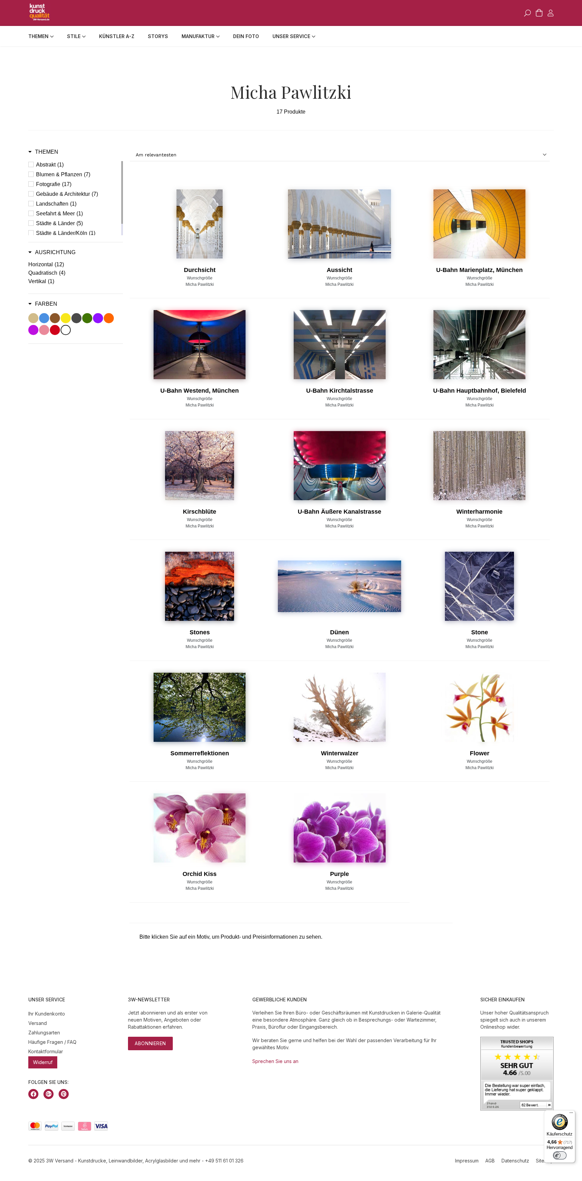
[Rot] (55, 330)
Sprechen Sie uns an (275, 1061)
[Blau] (44, 318)
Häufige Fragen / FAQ (52, 1042)
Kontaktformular (45, 1051)
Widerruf (43, 1062)
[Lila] (98, 318)
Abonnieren (150, 1043)
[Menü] (571, 1114)
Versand (37, 1023)
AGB (490, 1160)
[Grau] (76, 318)
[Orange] (109, 318)
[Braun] (55, 318)
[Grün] (87, 318)
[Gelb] (66, 318)
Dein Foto (246, 36)
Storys (158, 36)
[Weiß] (66, 330)
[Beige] (33, 318)
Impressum (467, 1160)
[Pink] (33, 330)
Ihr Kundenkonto (46, 1014)
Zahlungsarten (44, 1032)
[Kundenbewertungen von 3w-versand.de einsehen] (517, 1109)
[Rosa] (44, 330)
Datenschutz (515, 1160)
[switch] (560, 1155)
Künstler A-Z (116, 36)
